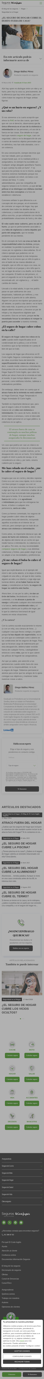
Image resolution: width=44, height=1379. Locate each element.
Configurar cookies (22, 1356)
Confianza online (9, 1255)
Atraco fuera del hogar (22, 822)
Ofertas (5, 1275)
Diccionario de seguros (11, 1270)
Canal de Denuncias (10, 1279)
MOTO (31, 1050)
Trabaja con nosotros (10, 1298)
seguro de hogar (24, 135)
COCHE (12, 1050)
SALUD (32, 1074)
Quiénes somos (8, 1294)
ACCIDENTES (32, 1098)
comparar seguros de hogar (14, 549)
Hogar (23, 9)
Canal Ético (6, 1283)
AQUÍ (22, 1341)
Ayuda (4, 1246)
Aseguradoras (7, 1290)
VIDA (12, 1098)
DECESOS (12, 1122)
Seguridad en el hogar (10, 12)
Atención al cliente (9, 1251)
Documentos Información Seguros (16, 1259)
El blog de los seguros (10, 9)
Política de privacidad (9, 1368)
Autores (5, 1302)
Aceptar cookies (22, 1351)
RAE (12, 120)
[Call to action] (4, 1222)
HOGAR (12, 1074)
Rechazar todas (22, 1362)
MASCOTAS (32, 1122)
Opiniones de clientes (11, 1307)
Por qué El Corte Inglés (11, 1242)
